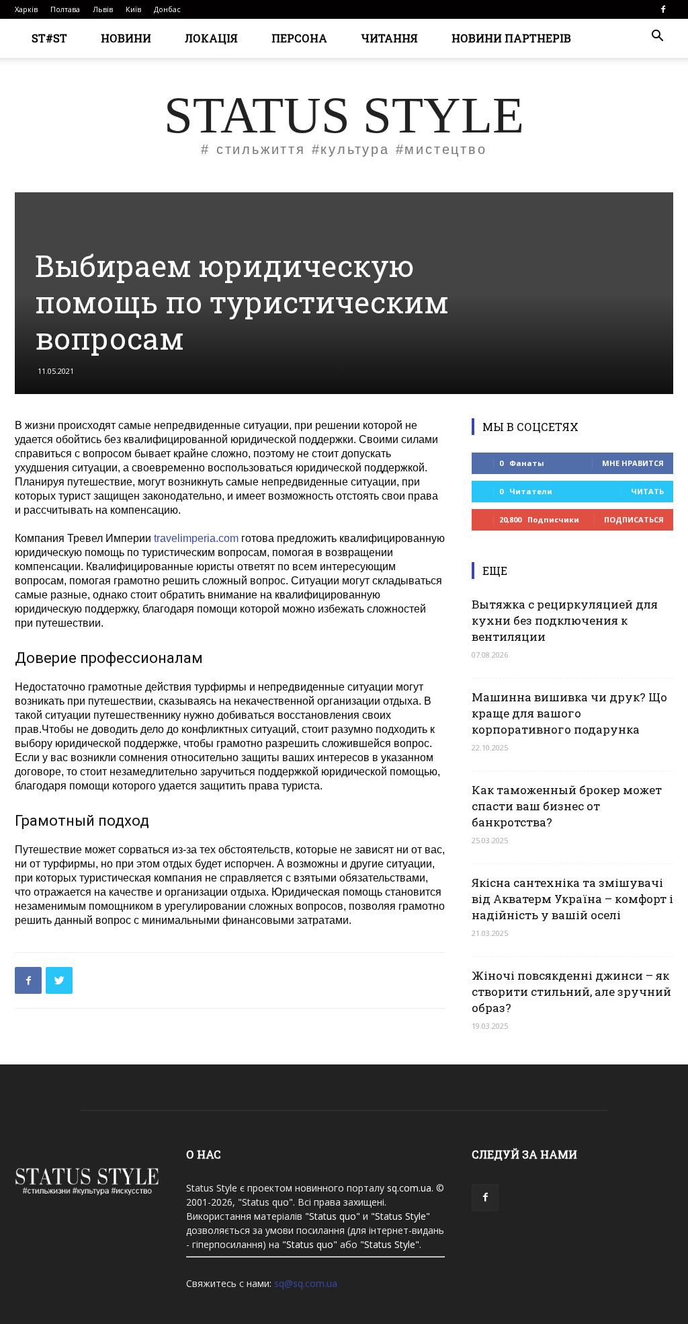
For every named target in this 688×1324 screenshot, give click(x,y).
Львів (103, 9)
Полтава (65, 9)
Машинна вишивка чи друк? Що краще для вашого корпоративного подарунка (569, 713)
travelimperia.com (196, 538)
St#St (49, 38)
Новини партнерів (511, 38)
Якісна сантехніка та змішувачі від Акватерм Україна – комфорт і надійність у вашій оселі (572, 899)
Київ (133, 9)
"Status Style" (400, 1216)
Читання (389, 38)
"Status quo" (332, 1216)
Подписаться (634, 519)
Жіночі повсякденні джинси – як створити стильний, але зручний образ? (571, 991)
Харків (26, 9)
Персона (299, 38)
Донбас (167, 9)
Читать (647, 491)
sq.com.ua (409, 1187)
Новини (126, 38)
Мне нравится (633, 463)
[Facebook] (663, 9)
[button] (657, 37)
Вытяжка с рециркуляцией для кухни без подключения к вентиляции (565, 620)
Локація (211, 38)
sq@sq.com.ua (305, 1283)
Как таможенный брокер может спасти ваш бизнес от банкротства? (567, 806)
